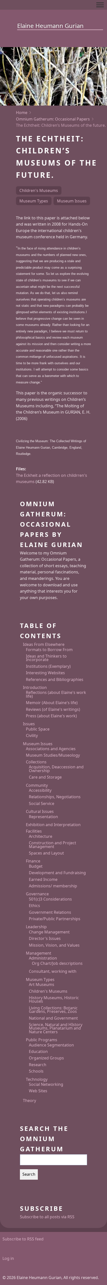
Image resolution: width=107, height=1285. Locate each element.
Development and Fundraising (57, 872)
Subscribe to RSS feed (23, 1239)
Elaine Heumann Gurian (50, 25)
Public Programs (41, 1039)
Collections (36, 762)
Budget (36, 866)
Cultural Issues (40, 811)
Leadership (36, 926)
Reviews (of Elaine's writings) (53, 709)
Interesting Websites (45, 672)
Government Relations (50, 912)
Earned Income (43, 879)
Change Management (49, 932)
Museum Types (33, 201)
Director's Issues (45, 938)
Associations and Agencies (51, 748)
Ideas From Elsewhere (43, 644)
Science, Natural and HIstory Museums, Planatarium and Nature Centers (55, 1028)
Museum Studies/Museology (53, 755)
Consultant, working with (52, 971)
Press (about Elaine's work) (51, 716)
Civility (32, 735)
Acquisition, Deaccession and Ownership (56, 768)
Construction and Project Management (52, 844)
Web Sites (38, 1091)
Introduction (35, 687)
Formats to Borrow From (49, 649)
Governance (37, 894)
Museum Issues (72, 201)
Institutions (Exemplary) (48, 666)
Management (38, 953)
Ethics (34, 905)
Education (38, 1051)
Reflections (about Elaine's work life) (56, 694)
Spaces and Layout (46, 853)
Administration (43, 958)
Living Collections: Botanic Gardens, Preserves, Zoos (53, 1009)
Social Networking (46, 1084)
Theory (29, 1100)
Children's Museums (38, 190)
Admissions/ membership (53, 886)
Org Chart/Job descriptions (57, 963)
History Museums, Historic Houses (54, 999)
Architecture (40, 836)
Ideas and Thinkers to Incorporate (46, 657)
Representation (43, 816)
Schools (36, 1071)
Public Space (38, 729)
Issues (29, 724)
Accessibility (40, 790)
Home (21, 112)
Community (37, 785)
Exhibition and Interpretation (53, 824)
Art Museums (41, 984)
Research (37, 1064)
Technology (37, 1079)
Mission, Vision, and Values (54, 945)
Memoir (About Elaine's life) (52, 702)
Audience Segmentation (51, 1045)
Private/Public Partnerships (54, 918)
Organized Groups (46, 1058)
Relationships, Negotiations (55, 796)
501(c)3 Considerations (50, 899)
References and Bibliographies (54, 679)
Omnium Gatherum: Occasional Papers (53, 119)
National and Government (53, 1018)
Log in (8, 1258)
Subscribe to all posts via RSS (47, 1217)
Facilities (34, 831)
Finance (33, 861)
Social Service (41, 803)
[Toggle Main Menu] (100, 5)
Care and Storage (45, 777)
